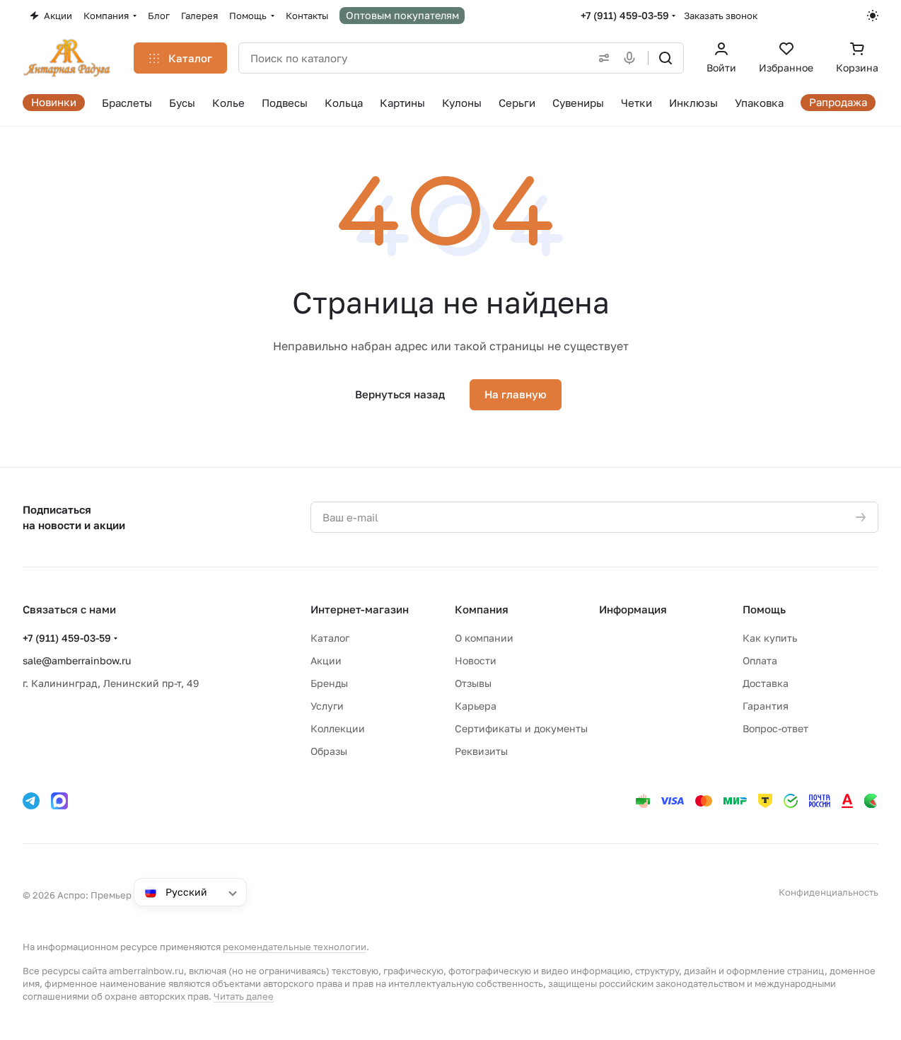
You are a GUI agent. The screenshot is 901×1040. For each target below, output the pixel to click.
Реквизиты (481, 751)
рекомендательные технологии (294, 946)
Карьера (475, 706)
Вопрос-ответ (775, 728)
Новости (475, 660)
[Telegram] (31, 800)
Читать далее (244, 996)
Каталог (329, 638)
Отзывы (473, 683)
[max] (59, 800)
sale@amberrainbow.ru (77, 660)
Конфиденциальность (828, 892)
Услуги (327, 706)
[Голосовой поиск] (632, 58)
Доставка (766, 683)
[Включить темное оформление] (872, 15)
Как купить (770, 638)
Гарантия (766, 706)
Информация (633, 609)
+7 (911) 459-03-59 (625, 15)
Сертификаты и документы (521, 728)
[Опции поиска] (601, 58)
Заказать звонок (720, 15)
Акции (326, 660)
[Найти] (665, 58)
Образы (328, 751)
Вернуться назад (400, 394)
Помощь (764, 609)
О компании (484, 638)
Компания (481, 609)
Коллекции (337, 728)
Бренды (329, 683)
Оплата (760, 660)
